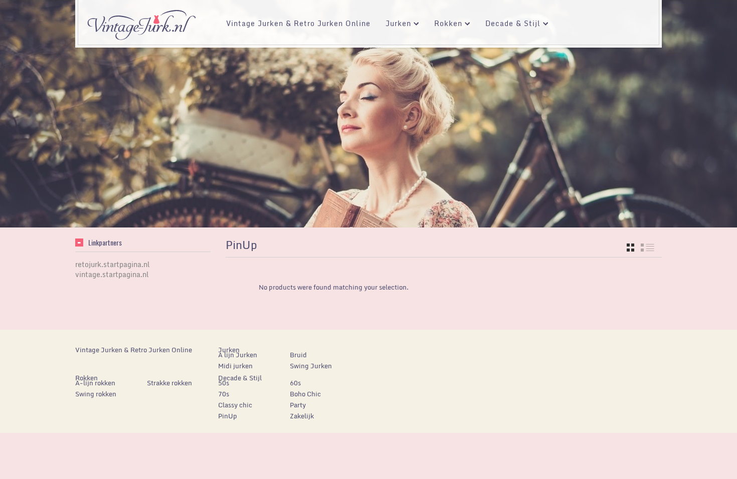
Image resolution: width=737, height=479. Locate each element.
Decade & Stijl (509, 25)
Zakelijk (302, 416)
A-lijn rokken (95, 383)
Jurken (394, 25)
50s (223, 383)
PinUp (227, 416)
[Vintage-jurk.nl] (141, 20)
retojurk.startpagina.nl (112, 264)
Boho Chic (305, 394)
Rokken (444, 25)
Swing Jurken (311, 366)
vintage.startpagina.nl (112, 274)
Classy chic (235, 405)
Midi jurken (235, 366)
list (647, 248)
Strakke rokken (169, 383)
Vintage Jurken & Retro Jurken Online (298, 23)
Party (298, 405)
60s (295, 383)
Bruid (298, 355)
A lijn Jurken (237, 355)
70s (223, 394)
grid (630, 248)
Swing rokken (95, 394)
